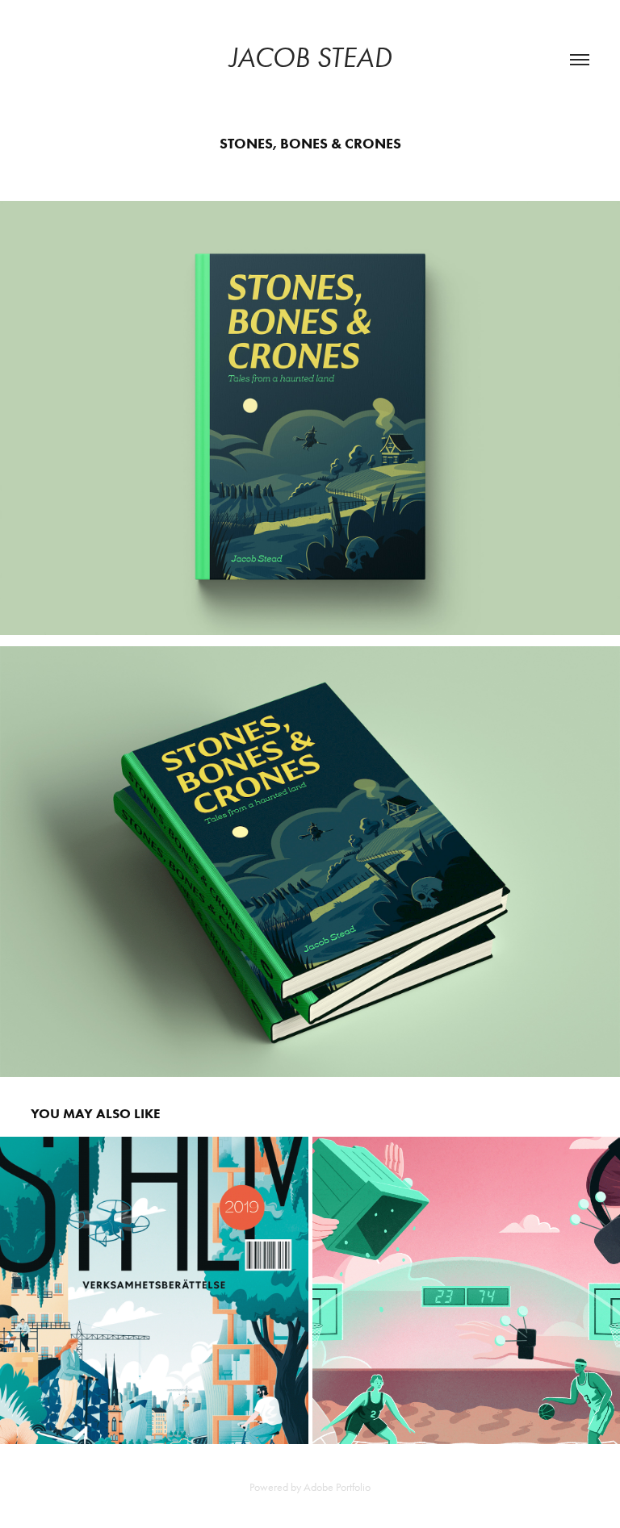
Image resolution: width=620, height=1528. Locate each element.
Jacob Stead (310, 57)
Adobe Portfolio (337, 1487)
